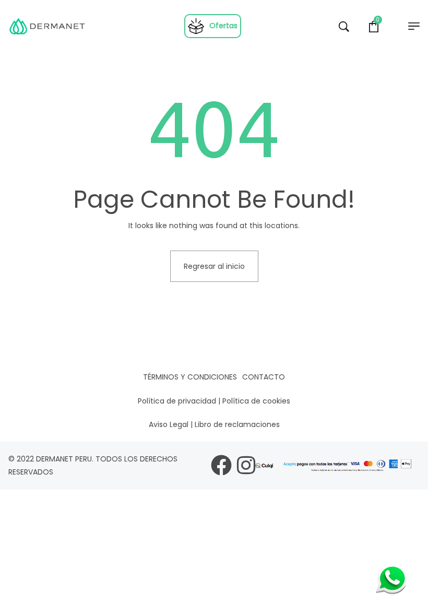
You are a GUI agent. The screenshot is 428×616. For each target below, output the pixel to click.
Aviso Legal (168, 424)
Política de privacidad (177, 401)
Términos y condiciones (190, 377)
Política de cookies (256, 401)
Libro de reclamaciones (237, 424)
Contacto (263, 377)
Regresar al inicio (214, 266)
